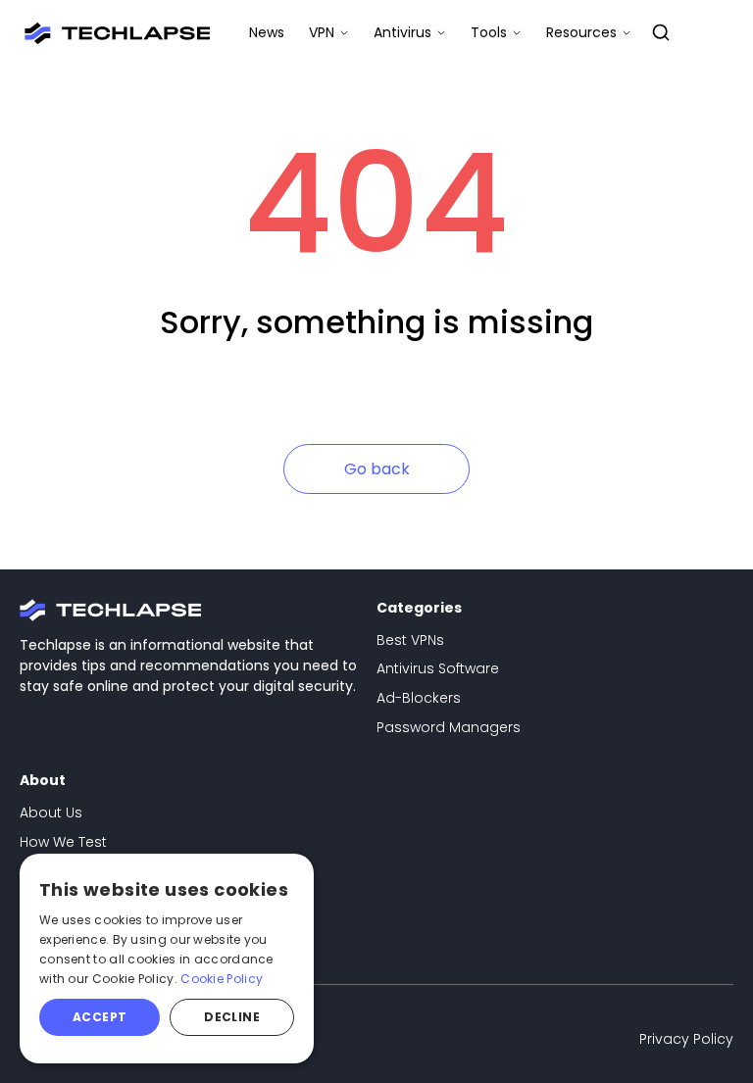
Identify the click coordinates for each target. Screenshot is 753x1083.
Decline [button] (232, 1017)
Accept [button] (99, 1017)
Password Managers (448, 727)
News (266, 32)
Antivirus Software (437, 668)
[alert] (167, 958)
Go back (377, 469)
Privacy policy (686, 1039)
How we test (63, 842)
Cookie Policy (221, 978)
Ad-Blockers (418, 698)
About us (51, 812)
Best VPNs (410, 640)
